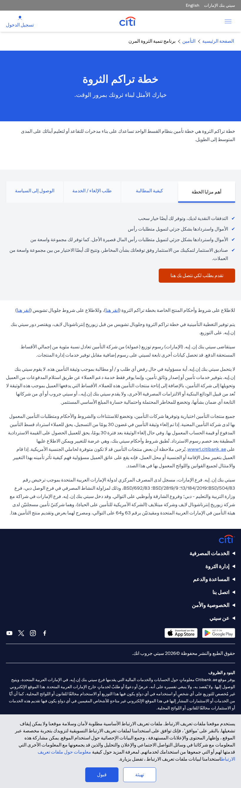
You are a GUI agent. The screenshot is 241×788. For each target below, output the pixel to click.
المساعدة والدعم (211, 579)
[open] (228, 21)
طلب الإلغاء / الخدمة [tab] (92, 190)
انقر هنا (112, 310)
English (192, 5)
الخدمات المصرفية (210, 553)
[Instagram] (32, 633)
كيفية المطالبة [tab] (149, 190)
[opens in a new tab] (218, 633)
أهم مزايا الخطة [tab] (206, 192)
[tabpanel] (120, 246)
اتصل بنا (221, 592)
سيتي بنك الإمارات (219, 5)
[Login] (20, 17)
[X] (21, 633)
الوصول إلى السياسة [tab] (34, 190)
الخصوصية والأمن (211, 605)
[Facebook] (44, 633)
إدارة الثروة (217, 566)
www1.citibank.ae (207, 449)
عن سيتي (220, 618)
